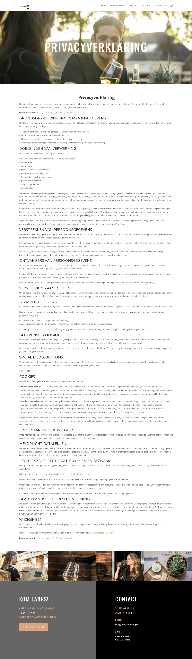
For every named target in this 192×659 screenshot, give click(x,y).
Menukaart (115, 6)
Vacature (145, 6)
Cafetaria (132, 6)
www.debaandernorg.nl (103, 532)
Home (104, 6)
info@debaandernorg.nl (80, 474)
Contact (160, 6)
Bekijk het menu (33, 626)
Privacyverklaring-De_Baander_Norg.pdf (55, 112)
